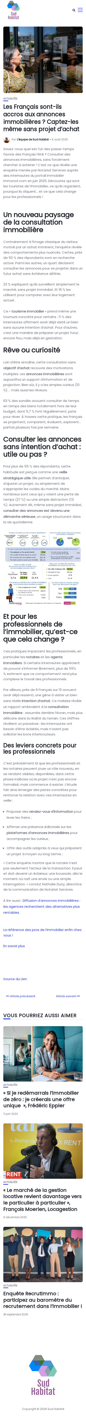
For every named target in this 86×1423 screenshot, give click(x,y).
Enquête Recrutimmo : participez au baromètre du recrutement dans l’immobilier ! (42, 1300)
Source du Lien (15, 979)
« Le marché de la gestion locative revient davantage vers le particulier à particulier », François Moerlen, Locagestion (42, 1200)
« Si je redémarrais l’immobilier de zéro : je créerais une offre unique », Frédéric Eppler (41, 1099)
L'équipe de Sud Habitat (33, 139)
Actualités (10, 98)
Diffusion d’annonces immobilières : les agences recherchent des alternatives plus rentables (41, 906)
